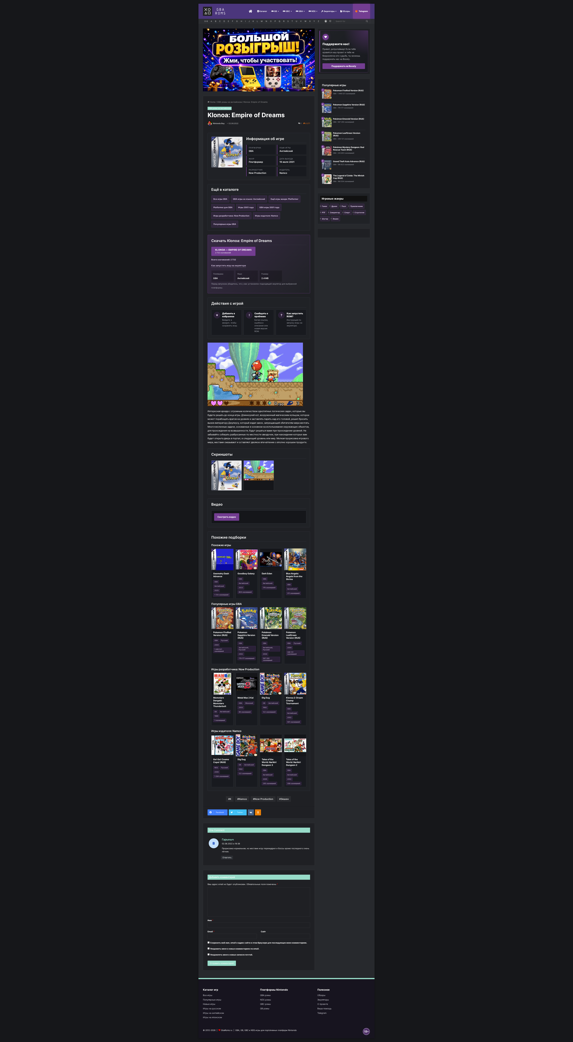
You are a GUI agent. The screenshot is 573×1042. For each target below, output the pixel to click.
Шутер (325, 219)
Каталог (263, 11)
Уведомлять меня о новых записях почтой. (231, 954)
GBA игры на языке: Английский (249, 199)
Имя (210, 920)
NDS (313, 11)
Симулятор (335, 212)
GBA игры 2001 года (269, 207)
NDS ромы (265, 999)
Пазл (344, 206)
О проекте (322, 1004)
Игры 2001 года (246, 207)
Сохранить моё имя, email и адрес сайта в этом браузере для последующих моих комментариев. (258, 943)
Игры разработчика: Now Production (231, 216)
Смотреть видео (226, 516)
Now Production (263, 798)
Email (211, 931)
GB (275, 11)
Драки (334, 206)
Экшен (285, 798)
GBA (300, 11)
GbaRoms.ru (226, 1030)
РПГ (323, 212)
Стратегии (359, 212)
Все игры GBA (220, 199)
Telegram (363, 11)
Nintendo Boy (219, 123)
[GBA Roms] (215, 11)
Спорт (347, 212)
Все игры (207, 995)
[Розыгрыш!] (259, 60)
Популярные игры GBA (224, 224)
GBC (287, 11)
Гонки (324, 206)
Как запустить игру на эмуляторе (228, 265)
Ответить (226, 857)
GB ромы (264, 1008)
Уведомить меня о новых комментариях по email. (234, 949)
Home (212, 102)
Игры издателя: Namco (266, 216)
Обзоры (346, 11)
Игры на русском (212, 1008)
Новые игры (209, 1004)
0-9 (206, 21)
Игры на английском (213, 1013)
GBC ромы (265, 1004)
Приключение (356, 206)
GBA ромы (265, 995)
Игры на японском (212, 1017)
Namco (243, 798)
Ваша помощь (324, 1008)
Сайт (263, 931)
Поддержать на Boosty (343, 66)
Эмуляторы (329, 11)
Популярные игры (212, 999)
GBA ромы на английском (229, 102)
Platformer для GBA (222, 207)
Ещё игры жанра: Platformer (284, 199)
